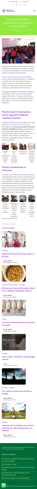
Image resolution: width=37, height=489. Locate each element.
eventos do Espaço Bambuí (18, 94)
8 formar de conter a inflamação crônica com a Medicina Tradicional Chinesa (18, 289)
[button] (34, 11)
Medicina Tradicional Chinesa (10, 285)
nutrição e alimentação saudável (24, 179)
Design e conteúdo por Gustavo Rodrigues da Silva (23, 486)
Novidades (12, 224)
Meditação (12, 388)
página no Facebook (12, 100)
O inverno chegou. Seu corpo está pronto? (17, 478)
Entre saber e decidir (10, 464)
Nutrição (8, 29)
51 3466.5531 (25, 2)
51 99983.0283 (13, 2)
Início (3, 29)
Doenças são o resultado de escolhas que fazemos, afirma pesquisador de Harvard (17, 428)
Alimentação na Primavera (27, 175)
